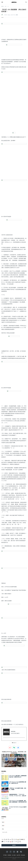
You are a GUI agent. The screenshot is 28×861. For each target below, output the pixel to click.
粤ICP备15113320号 (16, 857)
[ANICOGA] (14, 2)
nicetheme (14, 858)
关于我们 (5, 855)
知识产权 (18, 855)
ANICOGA (11, 857)
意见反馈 (23, 855)
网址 (3, 829)
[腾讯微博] (10, 851)
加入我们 (14, 855)
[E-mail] (3, 739)
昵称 (3, 822)
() (14, 742)
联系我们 (9, 855)
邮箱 (3, 825)
